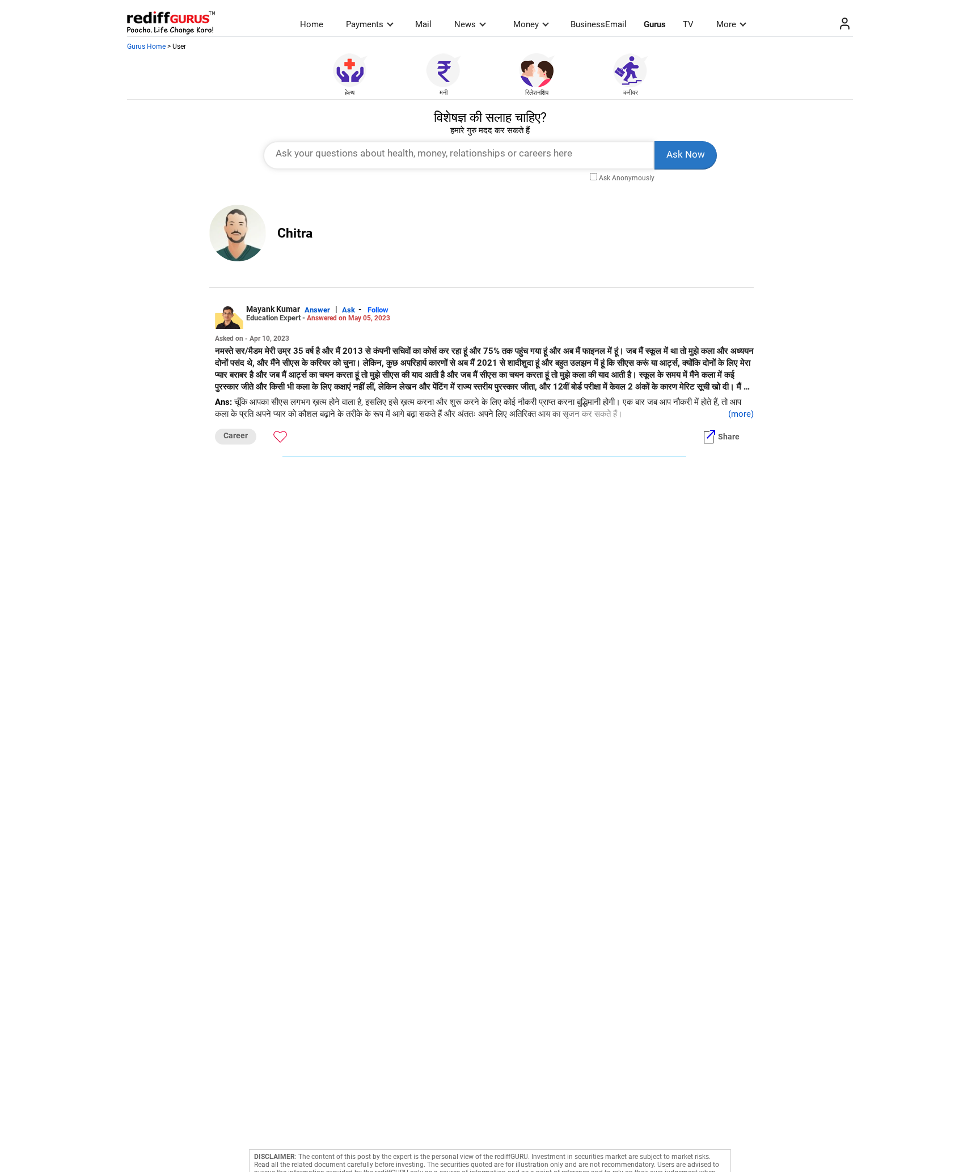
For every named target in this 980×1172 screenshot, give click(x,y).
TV (688, 24)
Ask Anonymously (626, 178)
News (465, 24)
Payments (364, 24)
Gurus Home (146, 46)
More (726, 24)
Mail (423, 24)
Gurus (655, 24)
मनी (443, 92)
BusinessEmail (599, 24)
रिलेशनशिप (536, 92)
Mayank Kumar (273, 309)
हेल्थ (349, 92)
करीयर (630, 92)
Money (526, 24)
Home (311, 24)
